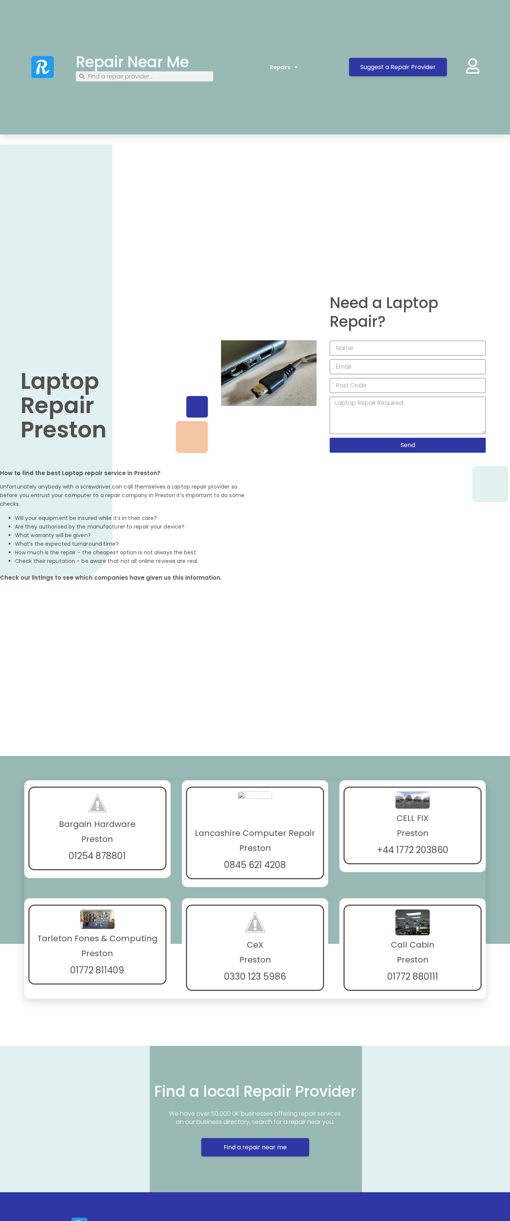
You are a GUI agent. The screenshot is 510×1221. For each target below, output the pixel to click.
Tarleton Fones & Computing (97, 938)
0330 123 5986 (255, 976)
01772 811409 (97, 970)
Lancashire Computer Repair (255, 833)
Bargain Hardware (97, 824)
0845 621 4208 (255, 865)
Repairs (280, 67)
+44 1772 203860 (412, 850)
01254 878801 (97, 856)
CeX (255, 945)
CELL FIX (413, 818)
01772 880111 (412, 976)
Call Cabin (413, 945)
